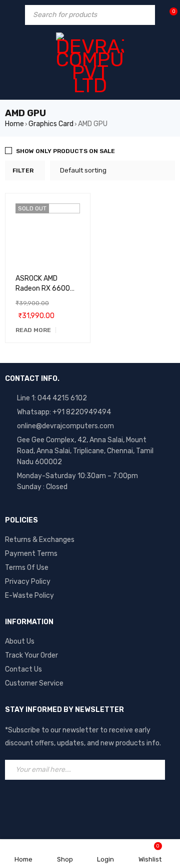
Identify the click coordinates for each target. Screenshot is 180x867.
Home (14, 124)
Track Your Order (31, 655)
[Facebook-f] (17, 802)
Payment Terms (31, 553)
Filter (23, 170)
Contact (18, 669)
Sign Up (155, 770)
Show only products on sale (65, 151)
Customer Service (34, 683)
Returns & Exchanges (39, 539)
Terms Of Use (26, 567)
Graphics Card (51, 124)
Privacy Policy (27, 581)
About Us (19, 641)
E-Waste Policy (29, 595)
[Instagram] (57, 802)
